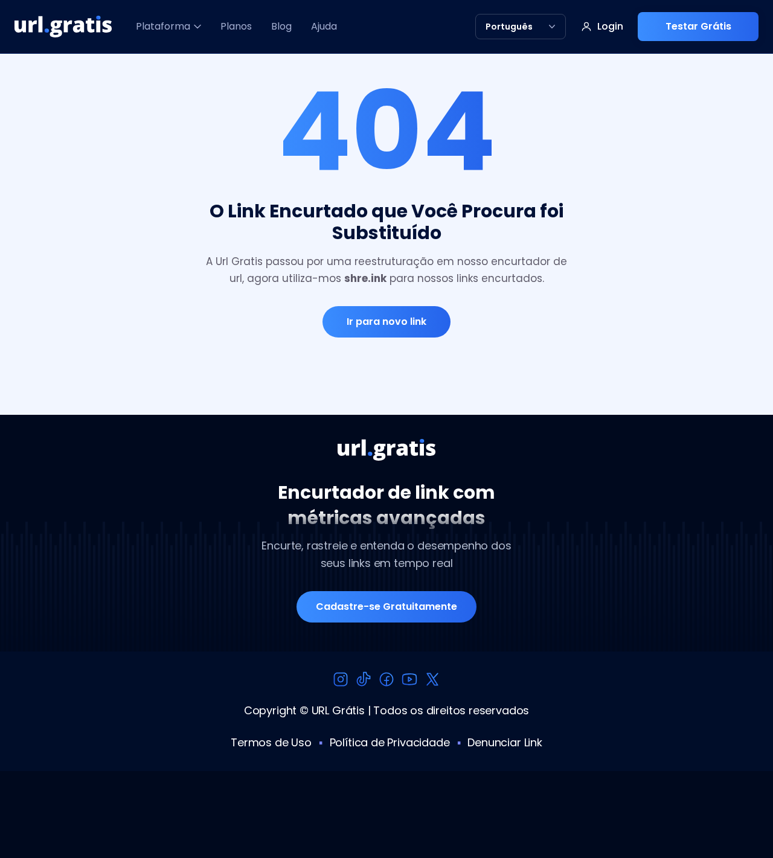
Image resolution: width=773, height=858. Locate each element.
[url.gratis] (63, 26)
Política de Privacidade (390, 742)
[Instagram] (340, 679)
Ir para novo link (386, 321)
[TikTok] (363, 679)
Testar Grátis (698, 26)
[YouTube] (409, 679)
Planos (236, 26)
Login (610, 26)
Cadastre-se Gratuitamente (386, 606)
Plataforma (163, 26)
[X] (432, 679)
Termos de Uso (271, 742)
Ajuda (324, 26)
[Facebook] (386, 679)
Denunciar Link (504, 742)
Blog (281, 26)
